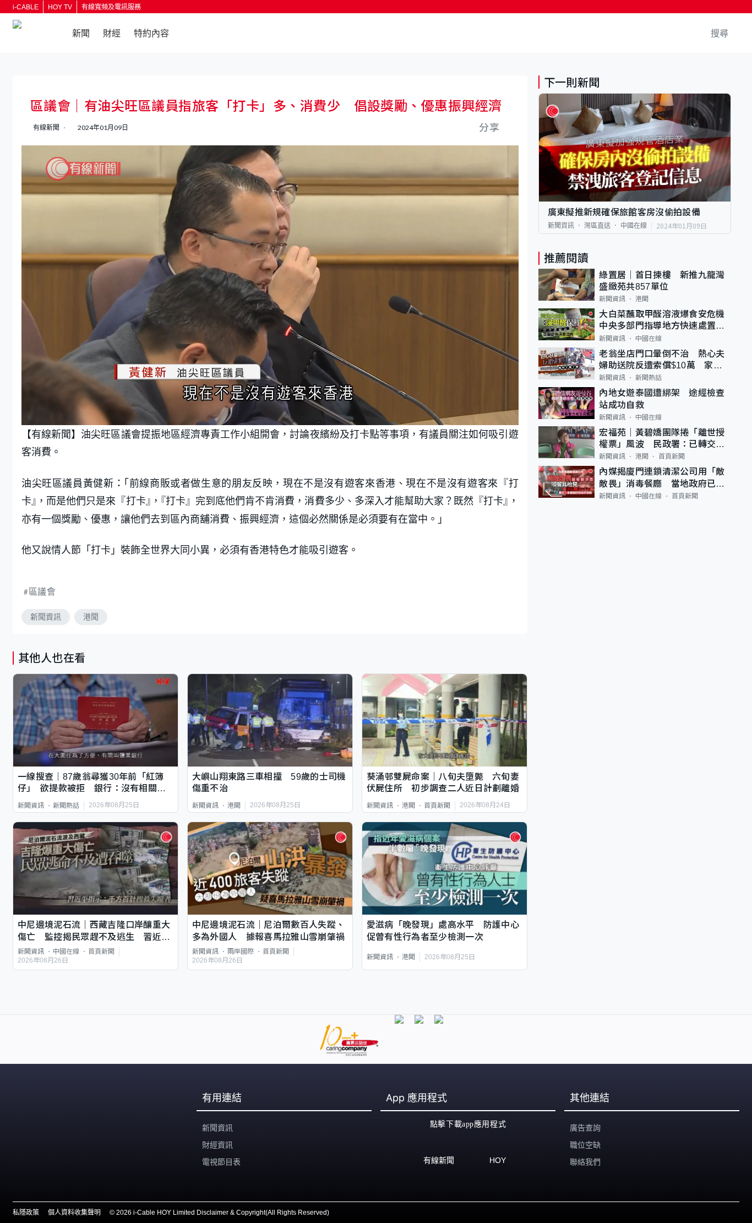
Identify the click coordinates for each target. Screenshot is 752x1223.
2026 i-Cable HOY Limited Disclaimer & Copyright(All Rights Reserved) (222, 1212)
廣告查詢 (585, 1128)
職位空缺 (585, 1145)
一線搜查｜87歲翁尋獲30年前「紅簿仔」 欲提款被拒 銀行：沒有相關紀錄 (92, 783)
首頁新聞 (437, 805)
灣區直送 (597, 225)
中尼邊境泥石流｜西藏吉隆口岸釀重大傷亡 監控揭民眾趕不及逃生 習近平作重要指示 (94, 931)
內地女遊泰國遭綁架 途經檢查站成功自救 (661, 398)
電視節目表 (221, 1162)
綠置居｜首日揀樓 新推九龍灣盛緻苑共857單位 (661, 280)
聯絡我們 (585, 1162)
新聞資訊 (45, 617)
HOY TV (60, 7)
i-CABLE (26, 7)
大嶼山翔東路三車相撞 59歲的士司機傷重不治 (269, 782)
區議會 (42, 591)
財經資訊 (217, 1145)
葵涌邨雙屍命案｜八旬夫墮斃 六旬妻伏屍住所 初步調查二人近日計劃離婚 (443, 782)
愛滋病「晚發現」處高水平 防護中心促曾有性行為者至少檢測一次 (443, 930)
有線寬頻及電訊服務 (111, 7)
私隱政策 (26, 1212)
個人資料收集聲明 (74, 1212)
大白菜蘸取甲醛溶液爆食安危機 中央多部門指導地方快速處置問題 (665, 320)
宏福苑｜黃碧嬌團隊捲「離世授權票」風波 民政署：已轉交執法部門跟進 (661, 438)
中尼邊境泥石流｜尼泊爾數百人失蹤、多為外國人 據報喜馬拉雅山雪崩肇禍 (268, 930)
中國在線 (66, 951)
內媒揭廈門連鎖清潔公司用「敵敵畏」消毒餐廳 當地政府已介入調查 (661, 478)
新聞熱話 (66, 805)
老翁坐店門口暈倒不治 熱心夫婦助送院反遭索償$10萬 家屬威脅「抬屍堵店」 (661, 360)
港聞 (91, 617)
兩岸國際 (240, 951)
